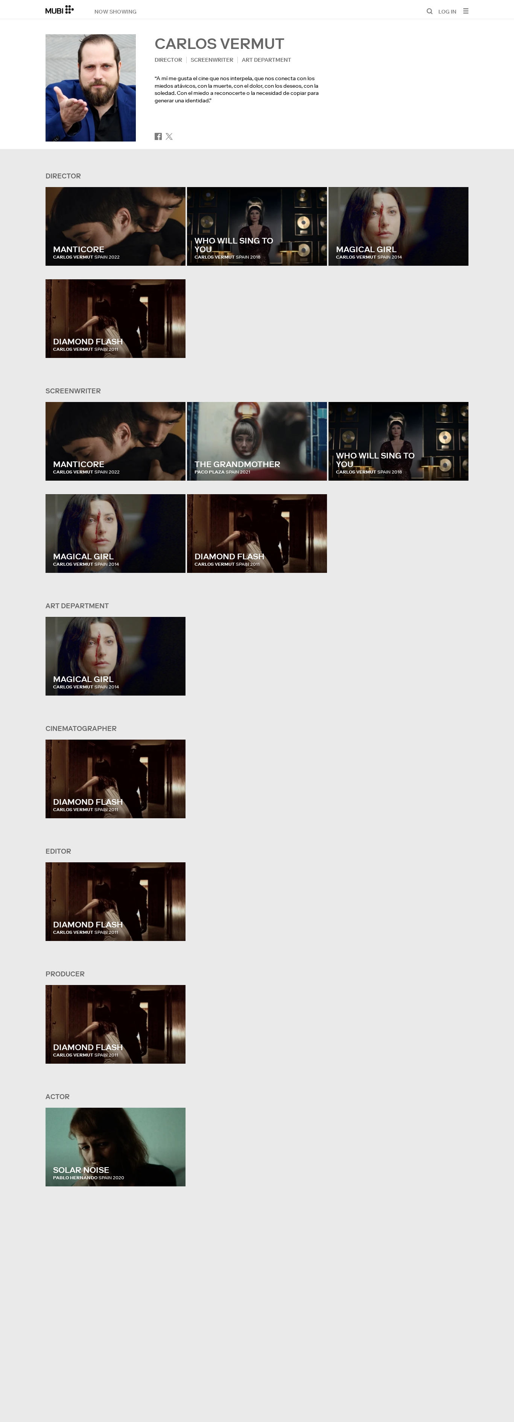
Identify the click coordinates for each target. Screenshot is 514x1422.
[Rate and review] (172, 252)
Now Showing (115, 11)
